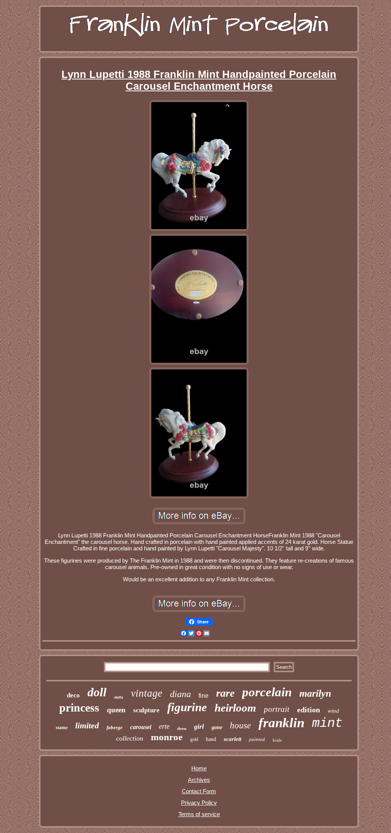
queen (116, 710)
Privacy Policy (199, 802)
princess (79, 707)
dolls (118, 697)
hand (211, 739)
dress (181, 728)
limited (87, 725)
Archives (199, 779)
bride (277, 740)
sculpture (146, 710)
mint (327, 723)
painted (257, 739)
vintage (146, 693)
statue (62, 727)
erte (164, 726)
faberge (115, 727)
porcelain (267, 692)
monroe (167, 737)
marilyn (315, 693)
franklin (281, 722)
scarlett (232, 739)
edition (308, 709)
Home (199, 768)
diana (180, 694)
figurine (187, 707)
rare (225, 693)
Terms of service (199, 814)
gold (194, 739)
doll (97, 692)
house (240, 725)
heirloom (235, 708)
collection (129, 738)
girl (199, 726)
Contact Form (199, 791)
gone (217, 727)
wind (333, 711)
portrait (276, 709)
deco (73, 695)
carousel (140, 727)
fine (203, 695)
